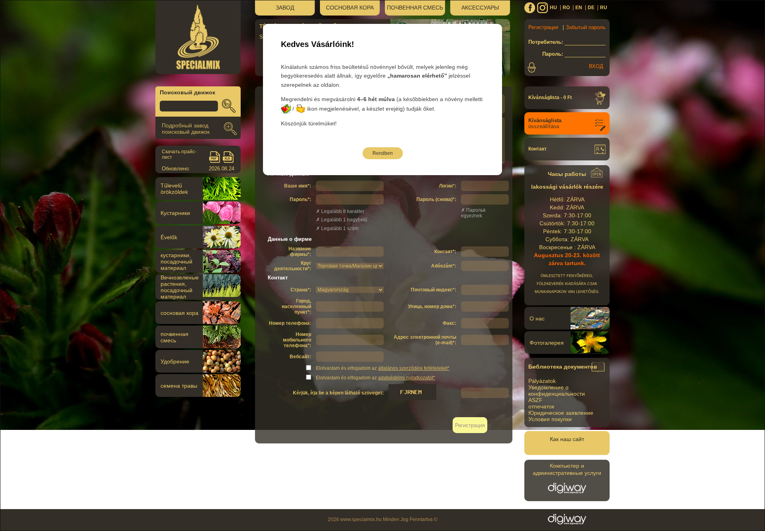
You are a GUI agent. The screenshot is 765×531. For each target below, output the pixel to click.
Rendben (383, 153)
